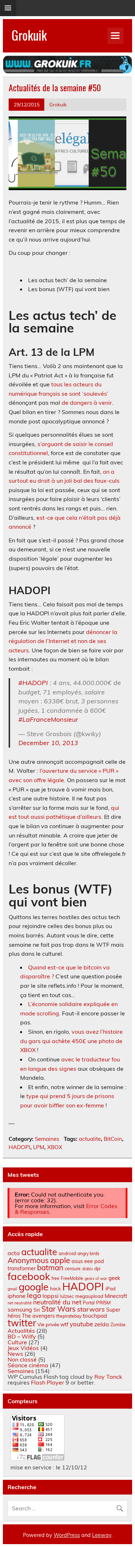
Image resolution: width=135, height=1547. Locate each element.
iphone (17, 1295)
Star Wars (58, 1308)
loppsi (50, 1295)
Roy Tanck (108, 1376)
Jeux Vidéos (23, 1347)
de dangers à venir (87, 402)
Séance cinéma (28, 1365)
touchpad (95, 1315)
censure (73, 1268)
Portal (89, 1302)
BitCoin (113, 1138)
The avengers (38, 1316)
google (34, 1287)
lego (34, 1295)
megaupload (89, 1296)
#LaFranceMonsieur (48, 719)
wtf (64, 1324)
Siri (36, 1310)
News (15, 1353)
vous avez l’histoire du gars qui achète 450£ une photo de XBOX (71, 1040)
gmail (12, 1288)
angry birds (88, 1253)
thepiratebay (68, 1316)
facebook (29, 1276)
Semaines (47, 1138)
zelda (101, 1324)
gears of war (96, 1278)
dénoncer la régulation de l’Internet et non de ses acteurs (63, 641)
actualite (90, 1138)
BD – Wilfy (22, 1336)
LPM (38, 1147)
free (55, 1278)
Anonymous (28, 1260)
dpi (97, 1268)
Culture (17, 1342)
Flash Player (47, 1382)
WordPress (67, 1535)
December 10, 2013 (48, 743)
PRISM (103, 1302)
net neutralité (20, 1302)
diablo (87, 1268)
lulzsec (67, 1296)
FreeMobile (72, 1278)
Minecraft (116, 1296)
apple (60, 1260)
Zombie (118, 1324)
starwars (91, 1309)
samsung (20, 1309)
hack (55, 1288)
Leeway (101, 1535)
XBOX (54, 1147)
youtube (81, 1324)
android (67, 1253)
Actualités (21, 1330)
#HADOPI (33, 683)
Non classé (22, 1359)
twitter (22, 1323)
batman (50, 1267)
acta (14, 1253)
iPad (110, 1288)
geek (114, 1278)
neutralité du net (57, 1302)
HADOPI (19, 1147)
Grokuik (29, 35)
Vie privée (48, 1324)
